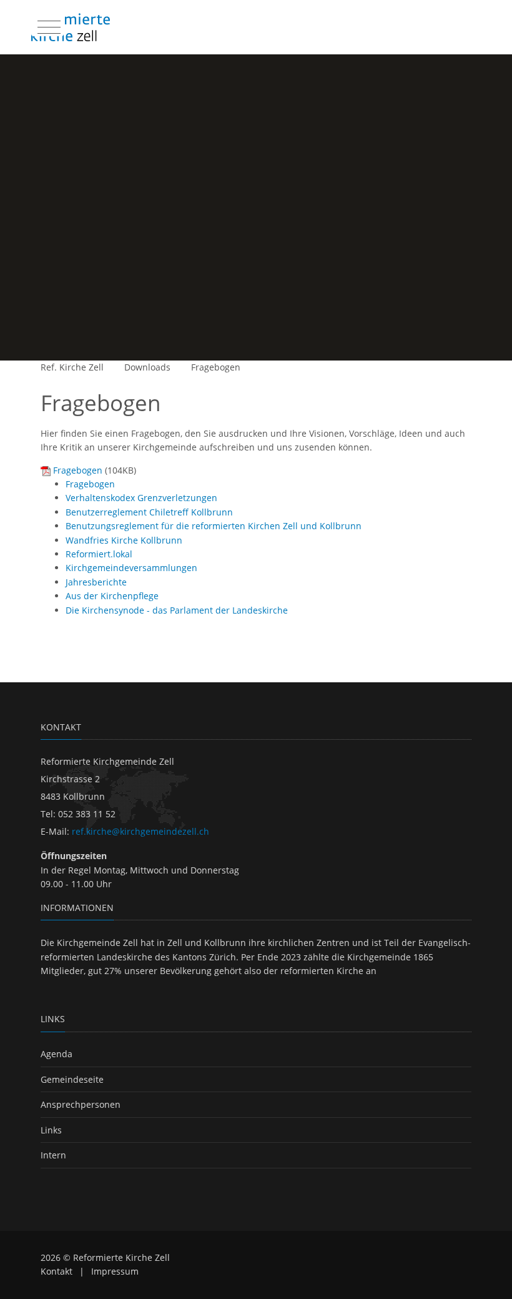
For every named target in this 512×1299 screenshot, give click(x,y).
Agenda (56, 1054)
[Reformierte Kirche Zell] (70, 27)
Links (51, 1130)
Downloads (147, 367)
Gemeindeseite (72, 1079)
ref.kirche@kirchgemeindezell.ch (140, 831)
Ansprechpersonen (81, 1104)
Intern (53, 1155)
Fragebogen (215, 367)
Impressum (115, 1271)
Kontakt (56, 1271)
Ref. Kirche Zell (72, 367)
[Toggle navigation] (47, 24)
